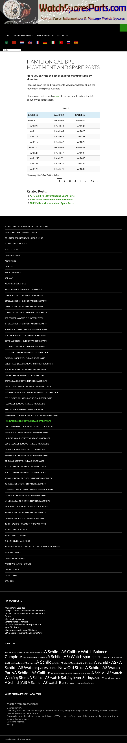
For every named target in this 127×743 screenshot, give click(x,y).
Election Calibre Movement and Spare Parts (26, 369)
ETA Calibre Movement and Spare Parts (24, 295)
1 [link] (59, 180)
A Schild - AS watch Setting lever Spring (61, 677)
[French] (38, 42)
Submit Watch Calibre (15, 535)
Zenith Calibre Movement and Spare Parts (25, 524)
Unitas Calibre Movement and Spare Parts (25, 495)
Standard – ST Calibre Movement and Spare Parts (29, 489)
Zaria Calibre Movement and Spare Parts (25, 518)
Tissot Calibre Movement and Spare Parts (25, 306)
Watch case (10, 261)
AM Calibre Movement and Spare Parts (51, 199)
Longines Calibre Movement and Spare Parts (27, 444)
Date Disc (9, 266)
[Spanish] (76, 42)
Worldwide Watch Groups (18, 564)
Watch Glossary (13, 552)
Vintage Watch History (16, 529)
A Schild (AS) (16, 682)
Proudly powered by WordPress (18, 739)
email (57, 95)
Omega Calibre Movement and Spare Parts (25, 301)
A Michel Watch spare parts (15, 652)
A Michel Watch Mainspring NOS (82, 683)
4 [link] (75, 180)
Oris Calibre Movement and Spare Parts (24, 461)
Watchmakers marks (15, 558)
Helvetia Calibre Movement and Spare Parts (26, 432)
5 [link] (80, 180)
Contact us (62, 35)
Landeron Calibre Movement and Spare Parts (27, 438)
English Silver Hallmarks (17, 541)
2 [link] (64, 180)
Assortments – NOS (14, 272)
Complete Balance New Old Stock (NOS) (24, 238)
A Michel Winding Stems (35, 652)
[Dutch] (22, 42)
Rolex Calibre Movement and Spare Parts (25, 484)
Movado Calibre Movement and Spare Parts (26, 455)
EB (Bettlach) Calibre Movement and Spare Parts (29, 364)
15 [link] (92, 180)
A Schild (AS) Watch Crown (81, 673)
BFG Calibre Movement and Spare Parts (24, 318)
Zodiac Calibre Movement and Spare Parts (26, 312)
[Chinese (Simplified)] (14, 42)
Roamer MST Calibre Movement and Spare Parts (28, 478)
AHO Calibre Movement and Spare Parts (52, 195)
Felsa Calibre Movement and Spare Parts (25, 404)
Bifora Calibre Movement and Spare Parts (25, 324)
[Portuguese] (61, 42)
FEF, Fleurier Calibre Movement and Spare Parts (28, 398)
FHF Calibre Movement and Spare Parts (52, 203)
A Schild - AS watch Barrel (48, 682)
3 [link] (70, 180)
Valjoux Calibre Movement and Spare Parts (26, 507)
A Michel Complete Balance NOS (34, 657)
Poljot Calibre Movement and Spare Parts (25, 472)
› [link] (97, 180)
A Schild (44, 662)
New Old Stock (12, 569)
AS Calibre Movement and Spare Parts (23, 289)
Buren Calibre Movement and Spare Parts (25, 335)
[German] (45, 42)
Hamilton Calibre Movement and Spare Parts (28, 421)
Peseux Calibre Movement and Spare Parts (25, 467)
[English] (30, 42)
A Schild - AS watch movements (107, 678)
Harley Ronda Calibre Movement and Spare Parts (29, 426)
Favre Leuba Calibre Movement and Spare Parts (28, 386)
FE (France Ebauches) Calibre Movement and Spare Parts (32, 392)
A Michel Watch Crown (111, 657)
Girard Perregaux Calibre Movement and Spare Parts (31, 415)
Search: (66, 108)
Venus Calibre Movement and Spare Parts (25, 512)
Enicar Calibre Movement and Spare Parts (25, 375)
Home (7, 35)
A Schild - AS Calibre (32, 672)
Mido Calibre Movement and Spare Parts (25, 449)
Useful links (11, 575)
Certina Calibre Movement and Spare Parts (26, 341)
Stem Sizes (9, 581)
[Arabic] (7, 42)
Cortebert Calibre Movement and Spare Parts (27, 352)
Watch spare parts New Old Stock (21, 232)
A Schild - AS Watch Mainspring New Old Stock (73, 663)
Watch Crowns (12, 255)
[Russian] (68, 42)
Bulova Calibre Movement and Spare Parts (26, 329)
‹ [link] (54, 180)
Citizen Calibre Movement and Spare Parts (26, 346)
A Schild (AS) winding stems (61, 673)
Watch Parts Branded (23, 35)
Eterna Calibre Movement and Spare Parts (26, 381)
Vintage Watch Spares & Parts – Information (26, 226)
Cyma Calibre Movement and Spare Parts (25, 358)
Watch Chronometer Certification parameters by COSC (32, 547)
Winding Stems (12, 249)
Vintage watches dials (16, 244)
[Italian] (53, 42)
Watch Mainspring (45, 35)
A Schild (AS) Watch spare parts (74, 656)
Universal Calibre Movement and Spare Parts (27, 501)
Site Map (9, 278)
